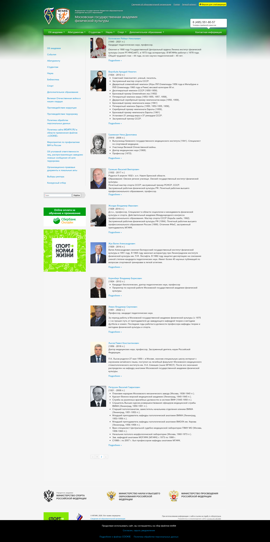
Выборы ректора (55, 176)
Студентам (52, 66)
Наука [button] (109, 32)
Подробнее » (115, 60)
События (51, 54)
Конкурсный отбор (56, 182)
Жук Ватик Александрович (121, 243)
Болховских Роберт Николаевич (124, 38)
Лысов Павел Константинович (123, 342)
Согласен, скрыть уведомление (139, 530)
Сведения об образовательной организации (151, 4)
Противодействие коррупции (62, 107)
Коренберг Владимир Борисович (125, 278)
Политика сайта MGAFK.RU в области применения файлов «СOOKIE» (62, 132)
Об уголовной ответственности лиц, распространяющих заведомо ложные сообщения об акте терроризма (65, 156)
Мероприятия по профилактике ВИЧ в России (63, 143)
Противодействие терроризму (62, 113)
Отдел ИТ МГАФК (214, 518)
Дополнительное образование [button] (146, 32)
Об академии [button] (55, 32)
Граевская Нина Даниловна (122, 134)
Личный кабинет (189, 4)
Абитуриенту (53, 60)
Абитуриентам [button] (76, 32)
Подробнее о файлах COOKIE (115, 536)
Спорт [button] (121, 32)
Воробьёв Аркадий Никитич (122, 71)
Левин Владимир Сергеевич (122, 306)
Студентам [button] (95, 32)
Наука (50, 73)
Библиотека (53, 79)
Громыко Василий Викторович (123, 169)
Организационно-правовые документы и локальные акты (62, 168)
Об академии (54, 48)
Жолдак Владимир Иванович (123, 205)
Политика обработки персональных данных (58, 121)
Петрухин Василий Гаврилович (124, 387)
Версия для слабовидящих (214, 4)
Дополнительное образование (62, 91)
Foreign (177, 4)
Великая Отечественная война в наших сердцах (63, 100)
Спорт (50, 85)
